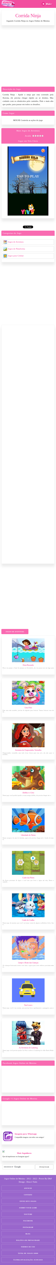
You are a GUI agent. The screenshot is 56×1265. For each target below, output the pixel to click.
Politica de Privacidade (28, 1240)
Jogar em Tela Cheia (28, 141)
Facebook (28, 1221)
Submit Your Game (28, 1208)
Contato (28, 1195)
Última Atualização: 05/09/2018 (28, 1260)
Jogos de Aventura (16, 242)
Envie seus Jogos (28, 1201)
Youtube (28, 1214)
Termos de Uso (28, 1247)
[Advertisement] (28, 57)
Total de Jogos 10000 (28, 1253)
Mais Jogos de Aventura (28, 131)
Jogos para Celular (16, 256)
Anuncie (28, 1188)
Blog (28, 1234)
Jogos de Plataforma (16, 249)
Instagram (28, 1227)
